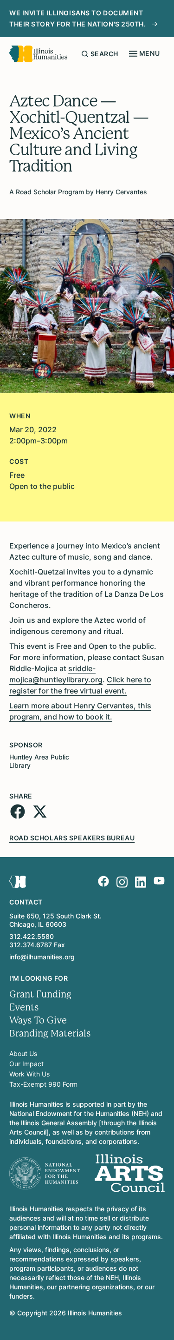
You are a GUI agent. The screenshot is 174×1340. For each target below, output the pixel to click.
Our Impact (26, 1064)
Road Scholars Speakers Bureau (72, 838)
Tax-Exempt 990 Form (43, 1084)
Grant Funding (40, 994)
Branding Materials (50, 1033)
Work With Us (29, 1074)
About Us (23, 1053)
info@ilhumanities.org (42, 957)
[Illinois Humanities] (38, 54)
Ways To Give (38, 1020)
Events (24, 1007)
